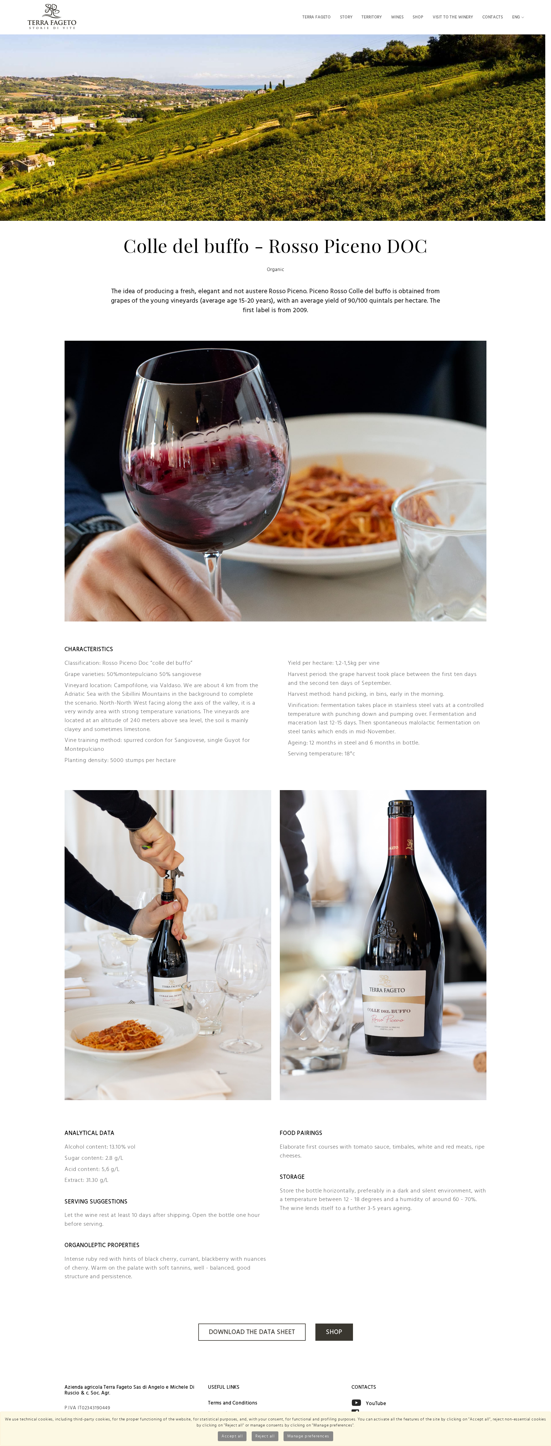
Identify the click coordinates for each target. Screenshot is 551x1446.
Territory (372, 17)
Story (346, 17)
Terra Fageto (316, 17)
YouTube (376, 1403)
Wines (397, 17)
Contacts (492, 17)
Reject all (265, 1436)
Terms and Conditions (232, 1402)
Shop (418, 17)
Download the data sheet (252, 1332)
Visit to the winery (453, 17)
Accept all (232, 1436)
